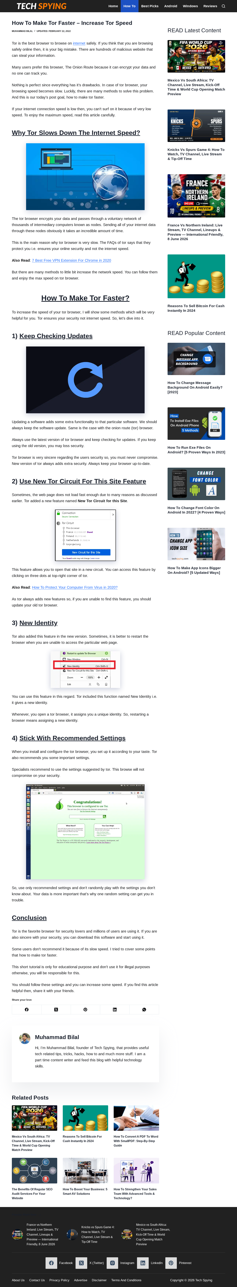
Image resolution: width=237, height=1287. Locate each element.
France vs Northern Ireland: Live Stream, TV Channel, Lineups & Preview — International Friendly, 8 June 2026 (42, 1234)
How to (129, 6)
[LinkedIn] (115, 1009)
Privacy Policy (59, 1280)
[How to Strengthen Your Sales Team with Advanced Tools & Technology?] (136, 1170)
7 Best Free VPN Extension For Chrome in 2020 (71, 260)
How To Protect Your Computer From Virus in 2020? (75, 587)
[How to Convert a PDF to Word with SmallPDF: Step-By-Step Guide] (136, 1118)
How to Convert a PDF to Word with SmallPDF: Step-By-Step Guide (136, 1141)
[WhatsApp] (144, 1009)
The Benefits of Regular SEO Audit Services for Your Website (32, 1194)
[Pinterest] (85, 1009)
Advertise (80, 1280)
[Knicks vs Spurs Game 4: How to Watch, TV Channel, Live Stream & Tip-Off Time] (196, 125)
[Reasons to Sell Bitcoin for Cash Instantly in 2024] (85, 1118)
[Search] (223, 6)
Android (170, 6)
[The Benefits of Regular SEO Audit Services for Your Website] (34, 1170)
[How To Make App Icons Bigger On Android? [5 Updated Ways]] (196, 544)
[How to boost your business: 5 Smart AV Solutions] (85, 1170)
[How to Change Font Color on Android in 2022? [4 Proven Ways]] (196, 484)
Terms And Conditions (126, 1280)
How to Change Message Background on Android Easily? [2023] (195, 387)
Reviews (210, 6)
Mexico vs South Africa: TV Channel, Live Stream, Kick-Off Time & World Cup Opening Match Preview (153, 1234)
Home (113, 6)
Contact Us (37, 1280)
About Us (18, 1280)
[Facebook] (26, 1009)
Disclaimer (99, 1280)
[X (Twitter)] (56, 1009)
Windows (190, 6)
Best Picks (150, 6)
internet (79, 43)
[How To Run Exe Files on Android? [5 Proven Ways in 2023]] (196, 423)
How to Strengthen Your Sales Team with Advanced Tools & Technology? (135, 1194)
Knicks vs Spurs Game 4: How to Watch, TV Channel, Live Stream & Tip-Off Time (196, 154)
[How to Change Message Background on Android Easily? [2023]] (196, 359)
